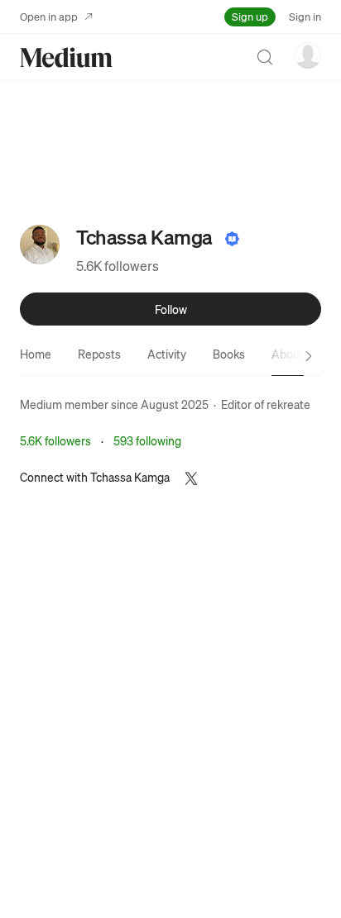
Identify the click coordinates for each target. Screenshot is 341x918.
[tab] (35, 353)
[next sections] (308, 356)
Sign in (305, 16)
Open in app (49, 16)
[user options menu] (308, 55)
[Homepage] (66, 57)
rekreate (288, 404)
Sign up (250, 16)
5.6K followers (117, 265)
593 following (147, 440)
